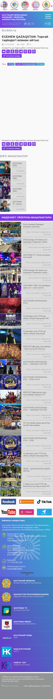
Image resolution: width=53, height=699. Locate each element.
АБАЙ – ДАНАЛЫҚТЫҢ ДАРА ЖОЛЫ (36, 470)
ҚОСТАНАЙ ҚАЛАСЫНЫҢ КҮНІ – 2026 (35, 439)
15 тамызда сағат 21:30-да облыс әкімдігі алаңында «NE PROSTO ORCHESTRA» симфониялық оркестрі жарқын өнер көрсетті (37, 318)
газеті (23, 636)
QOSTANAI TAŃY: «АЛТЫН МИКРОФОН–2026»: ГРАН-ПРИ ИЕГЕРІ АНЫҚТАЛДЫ (17, 178)
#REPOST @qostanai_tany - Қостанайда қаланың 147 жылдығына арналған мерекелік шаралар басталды (36, 394)
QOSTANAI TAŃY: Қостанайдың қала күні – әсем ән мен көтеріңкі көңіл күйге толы (17, 191)
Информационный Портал (25, 622)
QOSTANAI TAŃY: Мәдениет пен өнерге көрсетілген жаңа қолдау (18, 165)
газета (22, 650)
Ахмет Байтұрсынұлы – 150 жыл (30, 64)
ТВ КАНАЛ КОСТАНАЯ (21, 609)
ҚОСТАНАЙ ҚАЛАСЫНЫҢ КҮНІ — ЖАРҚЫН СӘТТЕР (35, 363)
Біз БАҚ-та (9, 30)
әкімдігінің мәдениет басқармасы (27, 581)
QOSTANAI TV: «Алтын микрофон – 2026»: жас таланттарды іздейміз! (18, 204)
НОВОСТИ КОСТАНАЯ (22, 663)
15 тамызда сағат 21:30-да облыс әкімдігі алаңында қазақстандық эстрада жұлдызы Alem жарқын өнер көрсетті (35, 333)
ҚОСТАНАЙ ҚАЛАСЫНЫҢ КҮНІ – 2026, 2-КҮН (35, 378)
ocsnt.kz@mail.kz (14, 569)
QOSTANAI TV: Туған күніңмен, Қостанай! (36, 256)
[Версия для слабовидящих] (32, 23)
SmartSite (46, 686)
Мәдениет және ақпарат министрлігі (31, 595)
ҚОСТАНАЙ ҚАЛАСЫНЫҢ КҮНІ (35, 302)
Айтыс (11, 64)
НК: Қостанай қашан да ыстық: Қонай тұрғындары (36, 424)
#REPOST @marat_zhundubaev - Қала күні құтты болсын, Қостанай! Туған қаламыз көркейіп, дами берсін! (37, 348)
